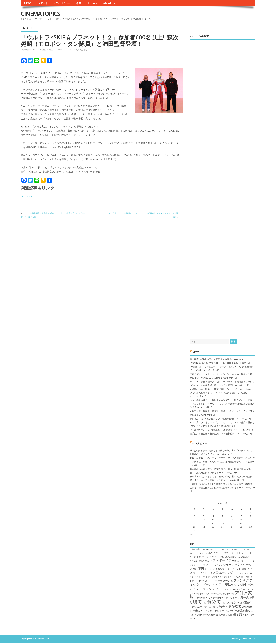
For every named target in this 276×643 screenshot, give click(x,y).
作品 (78, 3)
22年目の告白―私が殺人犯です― (204, 549)
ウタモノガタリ (238, 560)
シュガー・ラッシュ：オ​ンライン (208, 565)
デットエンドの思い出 (233, 576)
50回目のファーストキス (229, 549)
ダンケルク (203, 577)
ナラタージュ (225, 580)
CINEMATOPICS (40, 14)
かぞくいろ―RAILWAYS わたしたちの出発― (218, 556)
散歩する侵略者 (230, 606)
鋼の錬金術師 (225, 614)
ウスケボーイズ (220, 560)
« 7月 (192, 534)
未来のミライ (200, 610)
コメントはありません (77, 49)
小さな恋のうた (234, 602)
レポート (43, 3)
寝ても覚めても (209, 601)
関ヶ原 (237, 614)
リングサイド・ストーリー (205, 593)
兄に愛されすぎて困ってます (222, 597)
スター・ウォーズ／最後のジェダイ (213, 573)
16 (194, 523)
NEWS (27, 3)
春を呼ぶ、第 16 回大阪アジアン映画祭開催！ (213, 418)
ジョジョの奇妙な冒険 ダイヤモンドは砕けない (228, 568)
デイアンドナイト (215, 576)
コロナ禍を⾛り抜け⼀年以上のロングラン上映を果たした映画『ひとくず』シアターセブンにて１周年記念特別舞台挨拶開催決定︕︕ (222, 404)
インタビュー (62, 3)
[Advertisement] (222, 186)
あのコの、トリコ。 (219, 553)
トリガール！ (249, 577)
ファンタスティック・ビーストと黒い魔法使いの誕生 (221, 582)
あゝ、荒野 (236, 553)
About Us (109, 3)
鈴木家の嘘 (211, 615)
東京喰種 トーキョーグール (224, 610)
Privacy (92, 3)
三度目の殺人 (201, 597)
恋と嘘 (215, 607)
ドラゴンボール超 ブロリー (203, 580)
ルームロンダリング (226, 593)
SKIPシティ (27, 196)
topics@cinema (28, 49)
